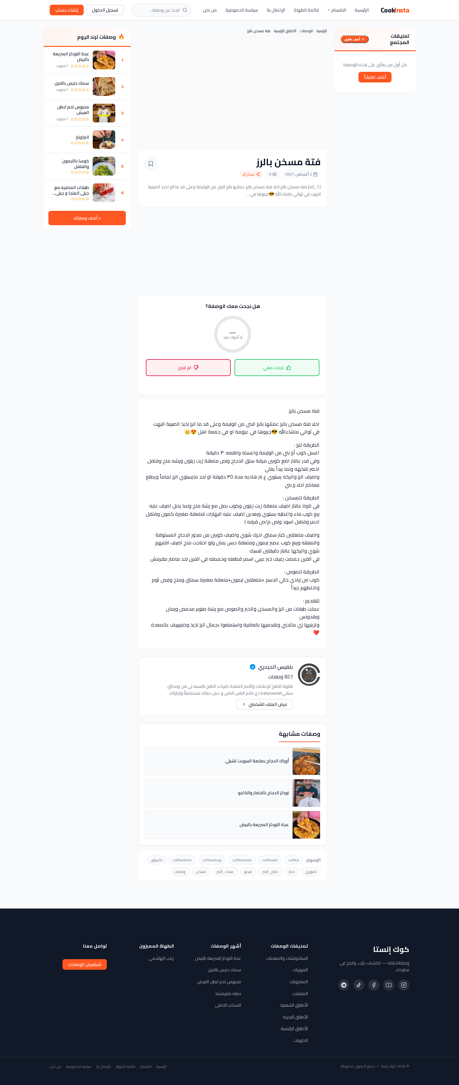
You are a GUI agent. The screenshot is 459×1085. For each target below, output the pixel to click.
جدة (292, 871)
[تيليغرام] (343, 985)
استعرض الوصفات (84, 964)
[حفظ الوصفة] (151, 163)
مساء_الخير (225, 871)
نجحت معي (273, 368)
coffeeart (270, 860)
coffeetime (182, 860)
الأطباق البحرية (295, 1017)
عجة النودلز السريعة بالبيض (71, 56)
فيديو (248, 871)
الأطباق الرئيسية (285, 31)
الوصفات (306, 31)
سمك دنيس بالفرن (72, 83)
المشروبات (298, 982)
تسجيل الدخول (105, 10)
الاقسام (338, 10)
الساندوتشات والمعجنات (287, 958)
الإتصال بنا (276, 10)
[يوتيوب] (388, 985)
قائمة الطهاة (306, 10)
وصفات (180, 871)
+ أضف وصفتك (87, 218)
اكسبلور (156, 860)
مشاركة (248, 174)
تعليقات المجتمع (399, 39)
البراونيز (82, 137)
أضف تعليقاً (375, 77)
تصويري (311, 871)
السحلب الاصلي (228, 1005)
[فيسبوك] (373, 985)
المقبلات (300, 993)
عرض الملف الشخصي (268, 704)
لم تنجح (184, 368)
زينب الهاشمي (161, 958)
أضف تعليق (352, 39)
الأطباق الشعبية (294, 1005)
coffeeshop (212, 860)
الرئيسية (362, 10)
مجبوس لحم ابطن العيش (73, 109)
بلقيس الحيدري (275, 666)
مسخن (201, 871)
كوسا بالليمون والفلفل (75, 163)
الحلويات (301, 1040)
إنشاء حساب (66, 10)
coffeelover (242, 860)
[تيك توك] (358, 985)
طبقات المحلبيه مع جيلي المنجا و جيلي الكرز (71, 190)
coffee (293, 860)
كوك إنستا (391, 949)
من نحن (210, 10)
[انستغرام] (403, 985)
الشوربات (300, 970)
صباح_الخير (270, 871)
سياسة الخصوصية (241, 10)
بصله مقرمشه (228, 993)
